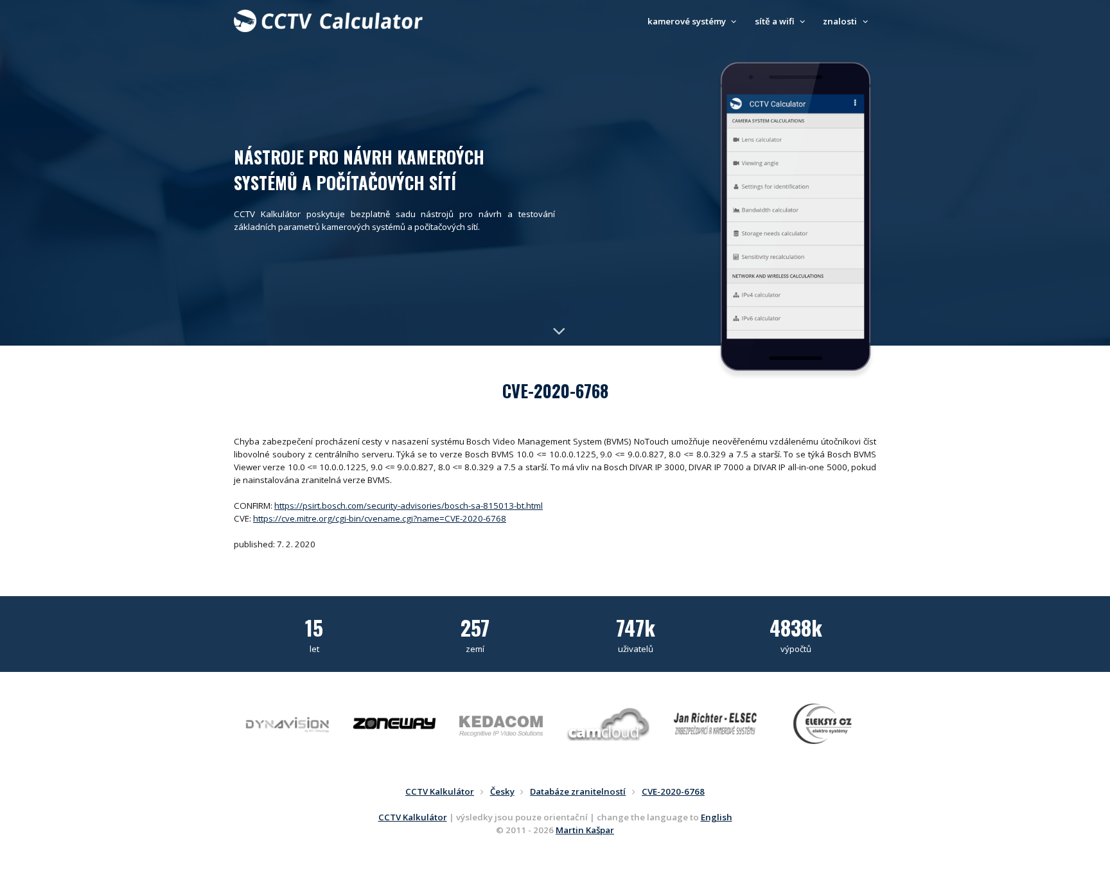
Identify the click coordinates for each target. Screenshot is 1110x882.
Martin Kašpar (585, 830)
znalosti (841, 21)
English (716, 817)
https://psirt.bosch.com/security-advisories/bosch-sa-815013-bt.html (408, 505)
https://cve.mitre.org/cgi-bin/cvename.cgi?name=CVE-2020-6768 (379, 518)
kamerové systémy (688, 21)
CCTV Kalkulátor (412, 817)
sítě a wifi (776, 21)
